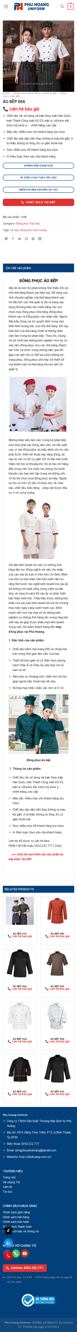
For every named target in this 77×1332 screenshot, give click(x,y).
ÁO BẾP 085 (57, 933)
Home (6, 93)
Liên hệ (7, 1187)
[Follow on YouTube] (25, 1254)
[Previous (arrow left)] (6, 666)
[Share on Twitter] (20, 239)
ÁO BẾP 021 (20, 1091)
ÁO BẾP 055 (57, 1091)
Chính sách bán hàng (16, 1217)
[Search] (62, 6)
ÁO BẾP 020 (57, 1038)
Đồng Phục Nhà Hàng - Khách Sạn (34, 93)
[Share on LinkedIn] (40, 239)
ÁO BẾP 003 (57, 986)
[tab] (38, 267)
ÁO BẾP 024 (20, 1038)
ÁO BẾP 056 (20, 986)
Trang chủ (9, 1177)
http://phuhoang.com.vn (34, 1157)
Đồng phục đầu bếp (28, 223)
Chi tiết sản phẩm (18, 268)
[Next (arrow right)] (67, 666)
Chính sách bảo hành (16, 1222)
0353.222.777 (30, 1144)
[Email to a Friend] (26, 239)
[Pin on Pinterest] (33, 239)
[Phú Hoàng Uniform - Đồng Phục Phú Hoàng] (34, 6)
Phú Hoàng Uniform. (17, 1322)
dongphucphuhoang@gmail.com (35, 1150)
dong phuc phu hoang (33, 230)
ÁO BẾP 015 (20, 933)
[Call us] (16, 1254)
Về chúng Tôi (11, 1182)
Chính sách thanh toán (17, 1226)
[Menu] (6, 6)
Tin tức (8, 1192)
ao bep (14, 230)
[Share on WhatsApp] (6, 239)
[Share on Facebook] (13, 239)
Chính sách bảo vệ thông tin (21, 1231)
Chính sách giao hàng (16, 1212)
